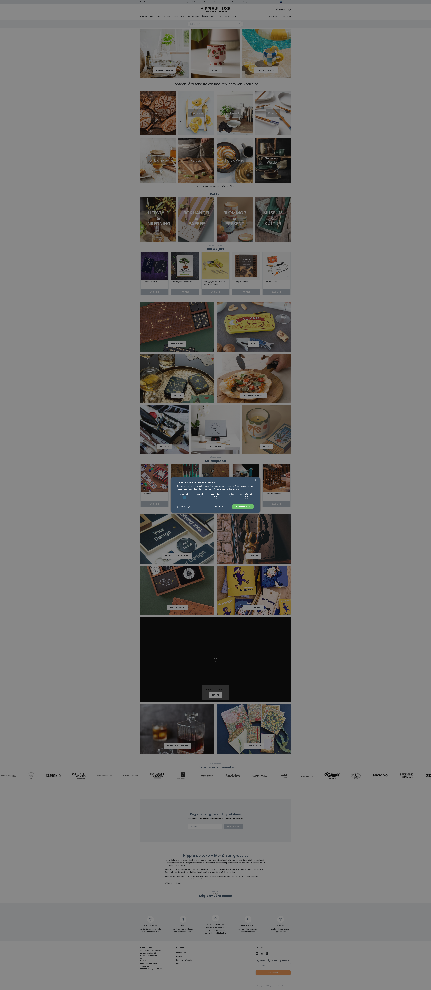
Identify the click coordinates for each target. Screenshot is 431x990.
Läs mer (236, 489)
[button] (184, 506)
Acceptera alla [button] (243, 506)
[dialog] (215, 495)
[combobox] (256, 480)
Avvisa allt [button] (220, 506)
